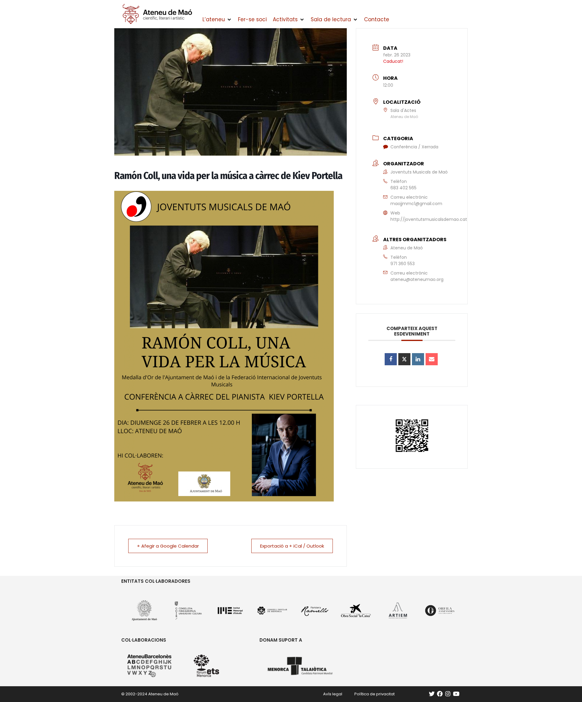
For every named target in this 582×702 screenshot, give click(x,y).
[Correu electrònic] (432, 359)
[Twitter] (431, 693)
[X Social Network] (404, 359)
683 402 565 (403, 188)
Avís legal (332, 694)
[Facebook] (439, 693)
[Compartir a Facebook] (391, 359)
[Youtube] (456, 693)
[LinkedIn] (418, 359)
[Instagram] (447, 693)
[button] (217, 19)
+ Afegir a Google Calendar (168, 546)
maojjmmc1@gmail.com (416, 204)
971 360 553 (402, 264)
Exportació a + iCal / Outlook (292, 546)
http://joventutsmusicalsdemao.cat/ (429, 219)
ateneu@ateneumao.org (416, 279)
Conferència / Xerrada (414, 147)
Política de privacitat (374, 694)
